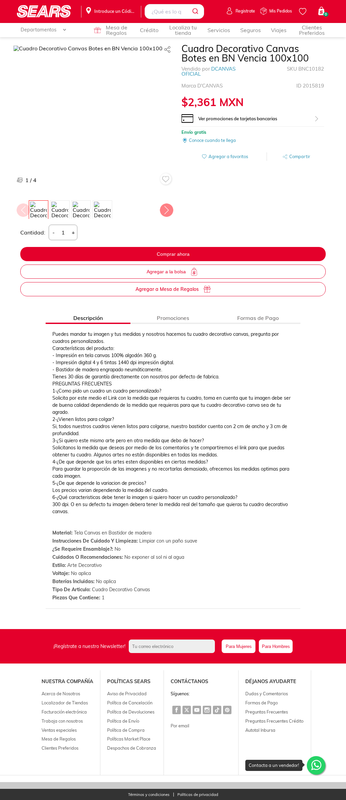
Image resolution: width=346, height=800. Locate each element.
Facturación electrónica (64, 712)
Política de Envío (123, 721)
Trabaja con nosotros (62, 721)
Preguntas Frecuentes (266, 712)
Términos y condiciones (149, 795)
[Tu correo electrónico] (173, 646)
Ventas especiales (59, 730)
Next (166, 208)
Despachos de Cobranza (131, 748)
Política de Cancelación (129, 702)
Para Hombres (276, 646)
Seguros (250, 30)
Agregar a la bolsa (166, 271)
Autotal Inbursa (260, 730)
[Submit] (196, 11)
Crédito (149, 30)
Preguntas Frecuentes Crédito (274, 721)
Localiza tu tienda (183, 30)
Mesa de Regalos (116, 30)
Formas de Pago (261, 702)
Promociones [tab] (173, 318)
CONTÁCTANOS (189, 681)
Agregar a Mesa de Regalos (167, 289)
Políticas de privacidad (197, 795)
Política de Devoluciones (130, 712)
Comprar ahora (173, 254)
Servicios (218, 30)
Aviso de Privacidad (127, 693)
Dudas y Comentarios (266, 693)
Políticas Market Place (128, 739)
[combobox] (174, 11)
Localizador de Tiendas (65, 702)
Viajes (279, 30)
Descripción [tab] (88, 318)
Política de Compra (126, 730)
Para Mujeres (239, 646)
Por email (180, 725)
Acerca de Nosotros (61, 693)
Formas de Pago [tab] (258, 318)
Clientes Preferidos (312, 30)
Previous (23, 208)
